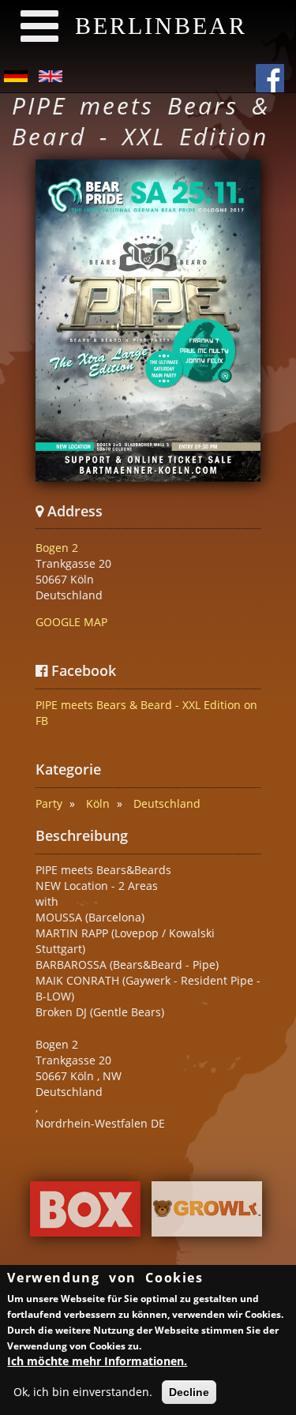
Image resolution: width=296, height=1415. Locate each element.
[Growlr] (207, 1212)
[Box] (85, 1212)
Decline (189, 1392)
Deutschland (166, 803)
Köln (98, 803)
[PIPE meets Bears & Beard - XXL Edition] (148, 321)
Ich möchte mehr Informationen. (97, 1360)
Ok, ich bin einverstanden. (82, 1391)
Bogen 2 (57, 547)
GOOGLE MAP (71, 621)
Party (49, 803)
